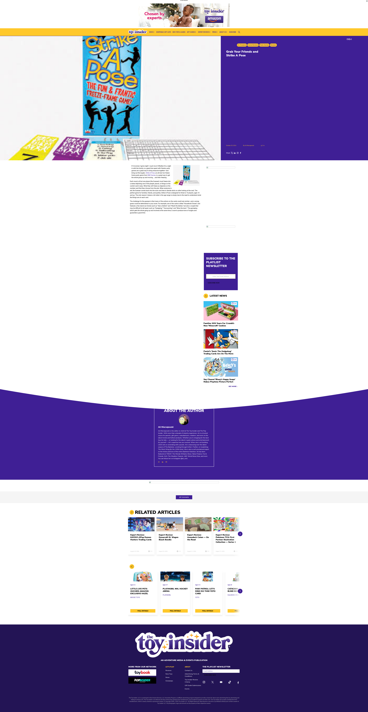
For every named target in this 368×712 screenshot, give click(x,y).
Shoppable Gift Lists (163, 32)
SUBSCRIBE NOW (213, 283)
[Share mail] (347, 39)
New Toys (169, 674)
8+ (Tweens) (242, 45)
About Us (222, 32)
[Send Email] (166, 462)
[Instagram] (159, 462)
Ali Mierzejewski (249, 145)
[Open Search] (239, 32)
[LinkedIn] (162, 462)
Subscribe (232, 32)
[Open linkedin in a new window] (235, 153)
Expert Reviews (203, 32)
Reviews (273, 45)
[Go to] (141, 525)
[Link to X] (212, 682)
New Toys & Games (178, 32)
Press (214, 32)
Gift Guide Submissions (193, 685)
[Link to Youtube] (221, 682)
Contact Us (188, 670)
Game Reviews (253, 45)
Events (187, 689)
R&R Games (152, 175)
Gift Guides (191, 32)
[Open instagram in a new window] (238, 153)
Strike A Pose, (150, 173)
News (151, 32)
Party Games (264, 45)
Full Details (143, 611)
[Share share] (351, 39)
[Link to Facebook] (238, 682)
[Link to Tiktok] (229, 682)
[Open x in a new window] (232, 153)
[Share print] (349, 39)
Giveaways (169, 681)
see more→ (233, 386)
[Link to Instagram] (203, 682)
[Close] (367, 1)
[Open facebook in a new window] (240, 153)
